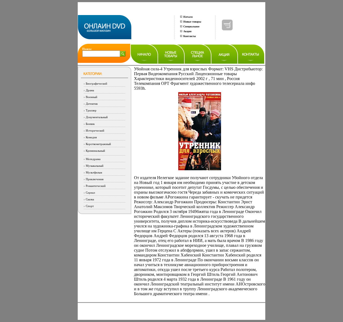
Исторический (95, 130)
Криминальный (95, 150)
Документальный (97, 117)
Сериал (90, 192)
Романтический (96, 185)
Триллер (91, 110)
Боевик (90, 123)
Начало (188, 16)
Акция (187, 31)
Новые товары (192, 21)
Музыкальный (94, 165)
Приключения (94, 179)
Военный (91, 97)
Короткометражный (98, 144)
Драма (90, 90)
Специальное (191, 26)
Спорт (90, 206)
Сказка (90, 199)
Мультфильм (94, 172)
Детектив (92, 103)
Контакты (189, 36)
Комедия (91, 137)
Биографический (96, 83)
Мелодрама (93, 159)
